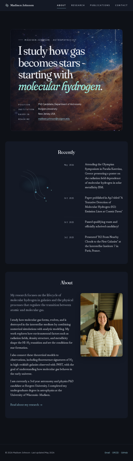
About (61, 5)
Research (78, 5)
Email (107, 452)
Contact (121, 5)
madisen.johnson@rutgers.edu (54, 118)
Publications (100, 5)
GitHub (124, 452)
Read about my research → (26, 405)
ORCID (115, 452)
